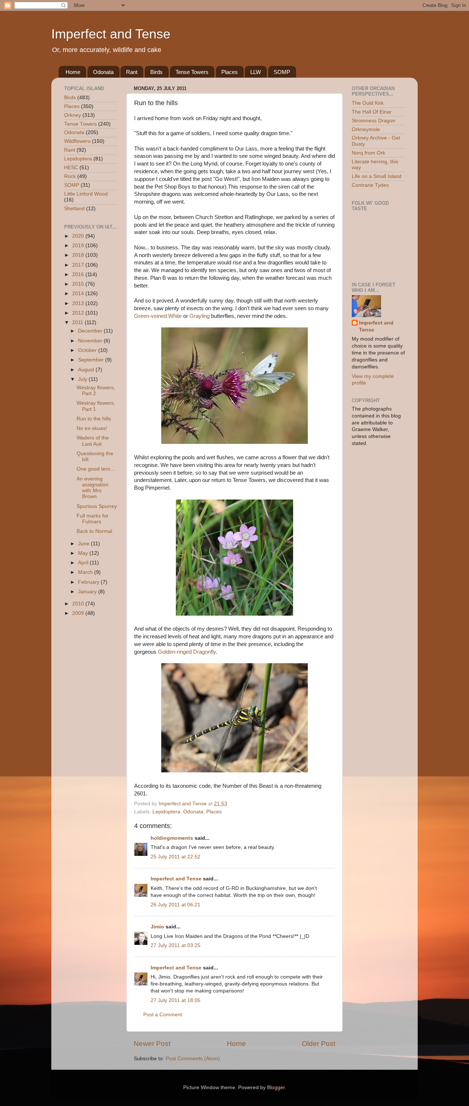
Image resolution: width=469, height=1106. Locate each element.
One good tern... (96, 469)
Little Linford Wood (86, 194)
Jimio (157, 926)
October (88, 350)
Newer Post (152, 1043)
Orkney (72, 115)
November (91, 341)
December (91, 331)
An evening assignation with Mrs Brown (92, 488)
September (91, 360)
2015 (78, 284)
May (83, 553)
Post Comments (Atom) (193, 1058)
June (84, 543)
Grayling (199, 316)
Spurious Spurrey (97, 506)
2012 (78, 313)
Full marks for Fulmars (92, 518)
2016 (78, 274)
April (84, 562)
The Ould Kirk (368, 103)
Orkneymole (366, 129)
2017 (78, 265)
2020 (78, 236)
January (88, 591)
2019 (78, 245)
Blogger (276, 1087)
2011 (78, 322)
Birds (156, 72)
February (89, 582)
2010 (78, 603)
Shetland (74, 208)
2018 (78, 255)
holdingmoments (172, 838)
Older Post (318, 1043)
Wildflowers (77, 141)
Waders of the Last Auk (93, 440)
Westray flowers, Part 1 (96, 406)
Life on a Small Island (377, 176)
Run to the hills (94, 419)
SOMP (282, 72)
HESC (71, 167)
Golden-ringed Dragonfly (187, 652)
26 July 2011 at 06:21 (175, 905)
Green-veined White (158, 316)
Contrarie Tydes (370, 185)
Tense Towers (192, 72)
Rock (70, 176)
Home (73, 72)
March (86, 572)
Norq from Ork (368, 153)
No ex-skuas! (92, 428)
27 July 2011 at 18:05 (175, 1000)
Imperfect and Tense (110, 33)
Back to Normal (94, 531)
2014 (78, 293)
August (87, 369)
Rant (131, 72)
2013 (78, 303)
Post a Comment (162, 1014)
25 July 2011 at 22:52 (175, 857)
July (83, 379)
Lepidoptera (166, 811)
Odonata (103, 72)
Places (229, 72)
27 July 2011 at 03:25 (175, 945)
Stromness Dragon (373, 120)
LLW (255, 72)
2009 (78, 613)
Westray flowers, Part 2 (96, 390)
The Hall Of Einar (372, 112)
